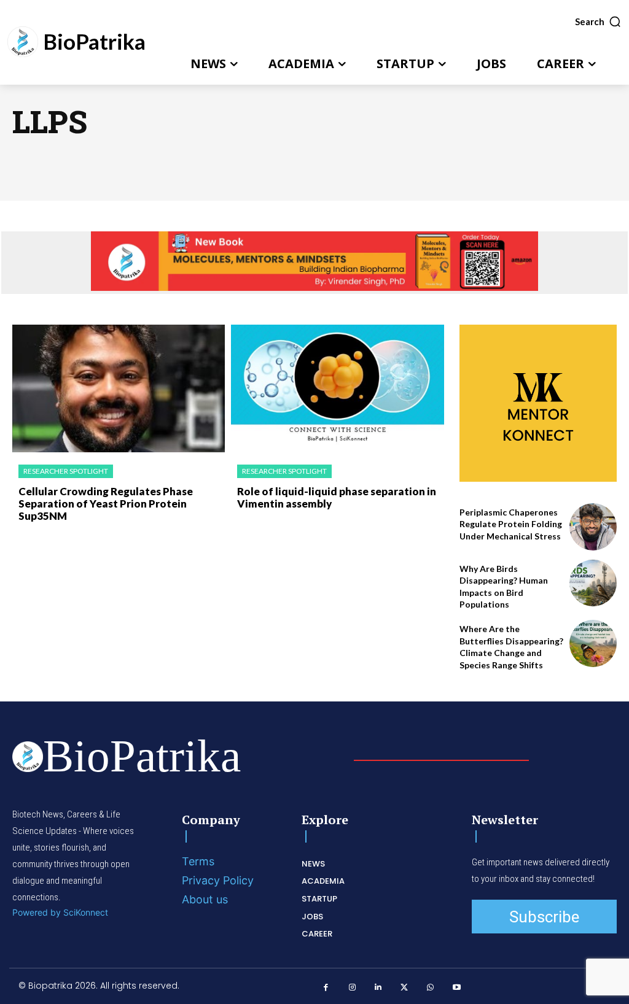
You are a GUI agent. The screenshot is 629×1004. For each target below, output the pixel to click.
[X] (404, 988)
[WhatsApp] (430, 988)
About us (205, 899)
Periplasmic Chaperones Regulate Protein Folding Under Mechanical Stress (510, 524)
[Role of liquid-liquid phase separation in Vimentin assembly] (337, 388)
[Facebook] (326, 988)
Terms (198, 861)
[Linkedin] (378, 988)
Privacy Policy (218, 880)
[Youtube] (457, 988)
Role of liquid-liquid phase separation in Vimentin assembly (336, 497)
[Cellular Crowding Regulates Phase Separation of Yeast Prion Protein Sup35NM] (118, 388)
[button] (598, 21)
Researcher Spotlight (65, 471)
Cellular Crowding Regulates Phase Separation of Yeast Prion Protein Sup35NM (105, 504)
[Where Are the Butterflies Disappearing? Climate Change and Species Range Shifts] (593, 643)
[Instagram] (352, 988)
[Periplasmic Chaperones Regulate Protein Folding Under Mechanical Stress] (593, 526)
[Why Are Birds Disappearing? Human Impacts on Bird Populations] (593, 583)
